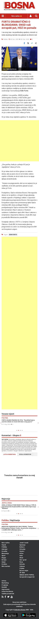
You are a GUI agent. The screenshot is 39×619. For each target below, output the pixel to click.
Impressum (5, 589)
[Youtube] (12, 597)
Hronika (4, 551)
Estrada (22, 564)
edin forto (13, 234)
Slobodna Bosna (19, 610)
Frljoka (22, 568)
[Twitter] (8, 597)
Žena (21, 562)
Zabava (22, 566)
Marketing (5, 583)
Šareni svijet (24, 570)
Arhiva (4, 581)
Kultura (22, 547)
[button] (35, 48)
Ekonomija (5, 553)
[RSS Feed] (2, 597)
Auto (21, 555)
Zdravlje (22, 549)
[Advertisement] (19, 140)
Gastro (22, 551)
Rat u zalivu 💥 (16, 16)
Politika (4, 547)
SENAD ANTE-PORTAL (27, 575)
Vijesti (4, 545)
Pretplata (5, 585)
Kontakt (4, 587)
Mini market (6, 566)
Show (21, 558)
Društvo (4, 564)
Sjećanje (22, 545)
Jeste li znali (24, 543)
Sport (3, 555)
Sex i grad (23, 560)
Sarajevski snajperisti (27, 577)
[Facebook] (5, 597)
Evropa (4, 560)
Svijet (3, 562)
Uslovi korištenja (7, 591)
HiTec (22, 553)
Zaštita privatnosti (8, 593)
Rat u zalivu (6, 543)
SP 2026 (22, 572)
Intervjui (4, 549)
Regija (4, 558)
